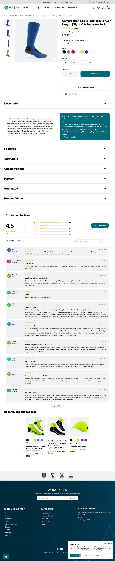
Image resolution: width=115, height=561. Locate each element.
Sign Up (72, 498)
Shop (37, 8)
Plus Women (45, 521)
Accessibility (8, 518)
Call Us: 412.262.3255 (11, 524)
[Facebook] (63, 94)
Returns (7, 527)
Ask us (80, 32)
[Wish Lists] (98, 8)
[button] (107, 241)
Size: (64, 59)
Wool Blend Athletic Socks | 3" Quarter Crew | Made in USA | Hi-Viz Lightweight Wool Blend (57, 444)
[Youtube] (61, 549)
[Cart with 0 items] (109, 8)
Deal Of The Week (97, 2)
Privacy (7, 516)
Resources (71, 8)
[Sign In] (104, 8)
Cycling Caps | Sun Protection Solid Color (78, 445)
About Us (7, 535)
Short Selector (59, 8)
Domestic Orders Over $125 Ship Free (57, 2)
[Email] (66, 94)
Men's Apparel (46, 513)
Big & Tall (45, 518)
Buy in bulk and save (77, 40)
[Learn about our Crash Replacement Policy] (53, 475)
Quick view (36, 425)
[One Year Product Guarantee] (71, 475)
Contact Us (8, 521)
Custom (46, 8)
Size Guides (8, 532)
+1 (27, 443)
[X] (72, 94)
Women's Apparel (47, 516)
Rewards (7, 529)
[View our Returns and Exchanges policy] (44, 475)
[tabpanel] (8, 23)
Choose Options (36, 432)
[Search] (93, 8)
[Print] (69, 94)
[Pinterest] (76, 94)
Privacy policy (108, 543)
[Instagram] (57, 549)
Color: (64, 48)
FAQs (6, 513)
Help (107, 2)
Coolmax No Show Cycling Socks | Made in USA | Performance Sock (35, 448)
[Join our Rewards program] (62, 475)
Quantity (65, 69)
